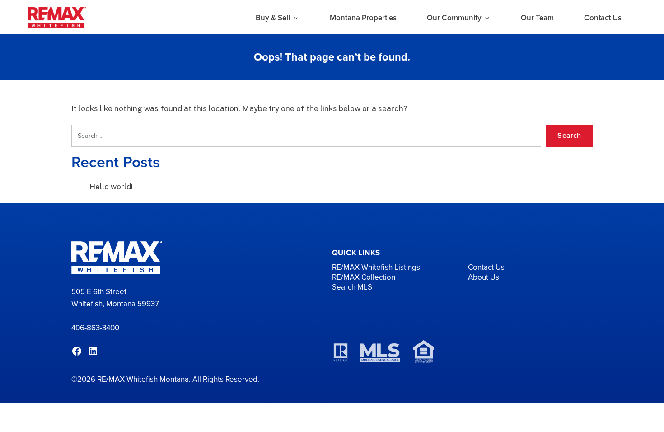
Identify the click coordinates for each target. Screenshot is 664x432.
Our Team (537, 18)
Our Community (454, 18)
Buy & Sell (273, 18)
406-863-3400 (95, 327)
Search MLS (352, 287)
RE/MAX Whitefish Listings (376, 267)
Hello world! (111, 186)
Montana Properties (363, 18)
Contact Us (603, 18)
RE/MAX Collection (363, 277)
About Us (483, 277)
